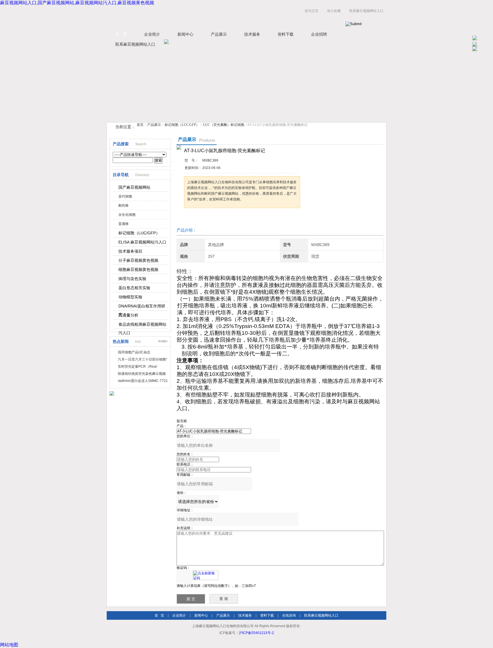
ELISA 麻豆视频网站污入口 (142, 242)
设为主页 (311, 11)
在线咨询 (289, 615)
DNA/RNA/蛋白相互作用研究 (141, 307)
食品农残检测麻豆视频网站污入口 (142, 325)
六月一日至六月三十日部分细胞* (142, 359)
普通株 (123, 224)
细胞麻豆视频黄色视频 (138, 269)
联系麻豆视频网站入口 (366, 11)
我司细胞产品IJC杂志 (134, 352)
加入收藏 (334, 11)
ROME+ (163, 341)
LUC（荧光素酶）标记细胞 (223, 125)
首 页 (121, 34)
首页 (140, 125)
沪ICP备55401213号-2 (256, 633)
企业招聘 (319, 34)
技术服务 (252, 34)
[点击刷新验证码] (205, 575)
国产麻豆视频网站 (134, 187)
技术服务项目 (130, 251)
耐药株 (123, 206)
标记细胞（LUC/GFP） (182, 125)
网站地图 (9, 644)
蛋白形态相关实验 (134, 287)
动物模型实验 (130, 297)
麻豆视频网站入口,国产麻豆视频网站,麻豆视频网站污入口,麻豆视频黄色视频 (77, 2)
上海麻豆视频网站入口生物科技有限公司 (178, 16)
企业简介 (152, 34)
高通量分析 (128, 315)
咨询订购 (202, 218)
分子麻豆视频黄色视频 (138, 260)
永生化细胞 (127, 215)
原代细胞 (125, 196)
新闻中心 (185, 34)
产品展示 (219, 34)
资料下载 (286, 34)
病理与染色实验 (132, 278)
